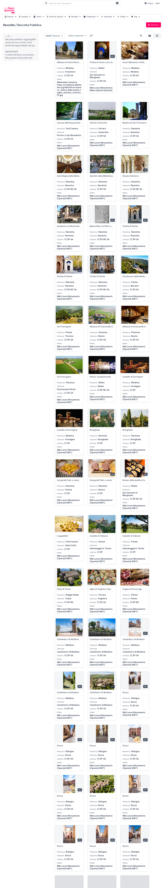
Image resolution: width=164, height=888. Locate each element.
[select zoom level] (141, 35)
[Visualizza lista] (157, 35)
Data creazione (75, 35)
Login (157, 3)
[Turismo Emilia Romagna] (9, 10)
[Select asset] (80, 45)
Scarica (154, 25)
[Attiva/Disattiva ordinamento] (91, 35)
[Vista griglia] (149, 35)
